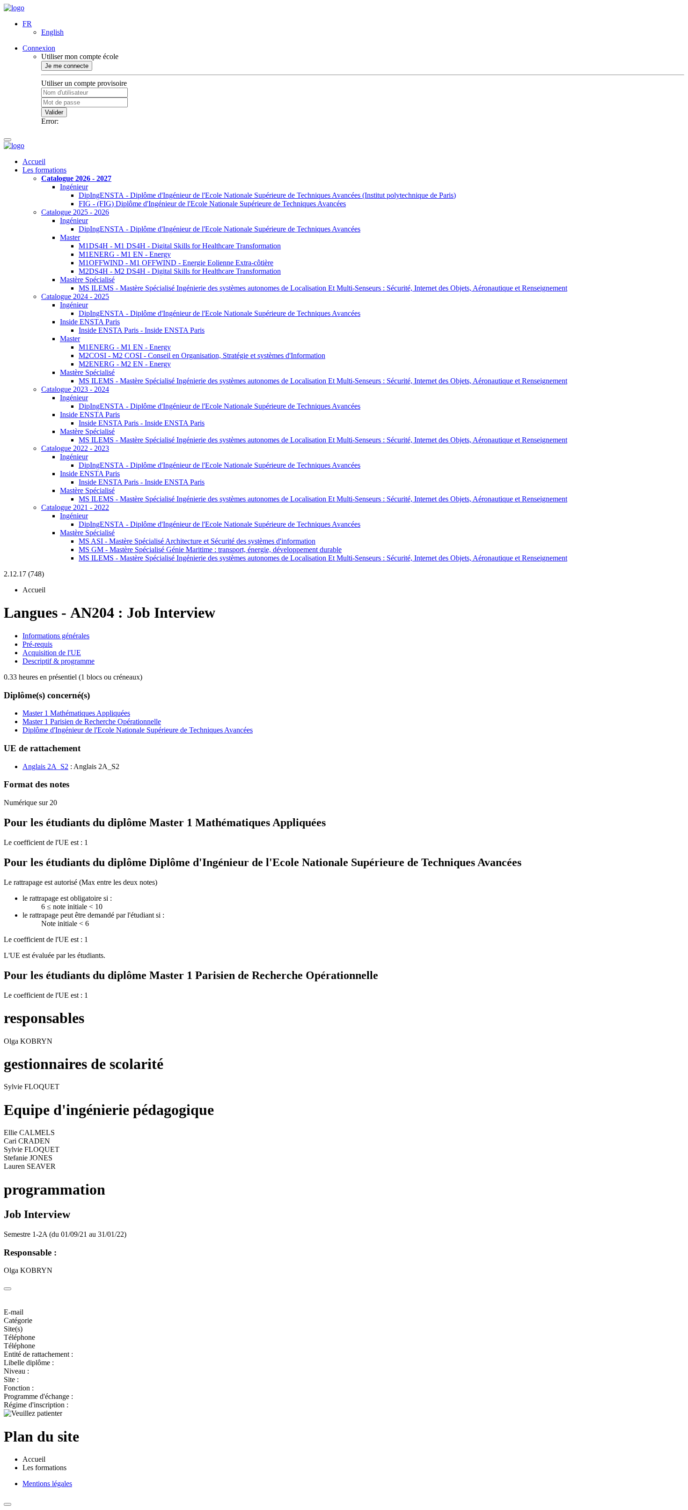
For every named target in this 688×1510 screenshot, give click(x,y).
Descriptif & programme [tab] (58, 661)
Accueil (33, 161)
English (52, 32)
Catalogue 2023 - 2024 (75, 389)
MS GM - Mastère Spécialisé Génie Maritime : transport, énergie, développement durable (210, 549)
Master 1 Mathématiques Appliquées (76, 713)
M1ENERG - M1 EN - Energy (125, 254)
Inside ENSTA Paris (90, 322)
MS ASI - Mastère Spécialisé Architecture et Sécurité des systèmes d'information (197, 541)
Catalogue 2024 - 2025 (75, 296)
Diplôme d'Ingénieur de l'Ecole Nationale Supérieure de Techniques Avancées (137, 730)
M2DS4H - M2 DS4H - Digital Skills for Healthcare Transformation (180, 271)
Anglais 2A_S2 (45, 766)
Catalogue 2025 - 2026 (75, 212)
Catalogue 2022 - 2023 (75, 448)
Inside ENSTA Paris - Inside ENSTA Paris (142, 330)
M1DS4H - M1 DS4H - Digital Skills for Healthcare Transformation (180, 246)
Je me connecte (66, 65)
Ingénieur (74, 187)
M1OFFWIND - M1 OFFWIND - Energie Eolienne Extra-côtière (176, 263)
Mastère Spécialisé (87, 280)
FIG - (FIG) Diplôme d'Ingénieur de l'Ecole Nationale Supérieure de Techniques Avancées (212, 204)
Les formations (44, 170)
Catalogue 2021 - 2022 (75, 507)
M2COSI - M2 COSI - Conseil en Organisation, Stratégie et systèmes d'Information (202, 355)
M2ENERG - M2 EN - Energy (125, 364)
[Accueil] (14, 8)
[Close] (7, 1288)
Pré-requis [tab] (37, 644)
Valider (54, 112)
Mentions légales (47, 1484)
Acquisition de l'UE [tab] (51, 653)
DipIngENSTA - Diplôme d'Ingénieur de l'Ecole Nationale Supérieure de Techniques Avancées (219, 229)
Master (70, 237)
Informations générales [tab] (55, 636)
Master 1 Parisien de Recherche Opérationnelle (91, 721)
